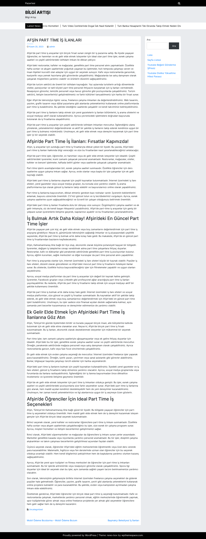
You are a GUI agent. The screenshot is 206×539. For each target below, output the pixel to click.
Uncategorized (36, 509)
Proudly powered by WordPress (80, 535)
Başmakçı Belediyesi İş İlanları (123, 520)
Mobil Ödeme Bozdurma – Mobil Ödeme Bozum (52, 520)
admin (52, 46)
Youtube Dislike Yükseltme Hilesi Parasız (161, 75)
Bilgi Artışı (37, 12)
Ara (148, 39)
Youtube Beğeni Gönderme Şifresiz (161, 66)
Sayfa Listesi (154, 60)
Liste (149, 55)
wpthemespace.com (132, 535)
